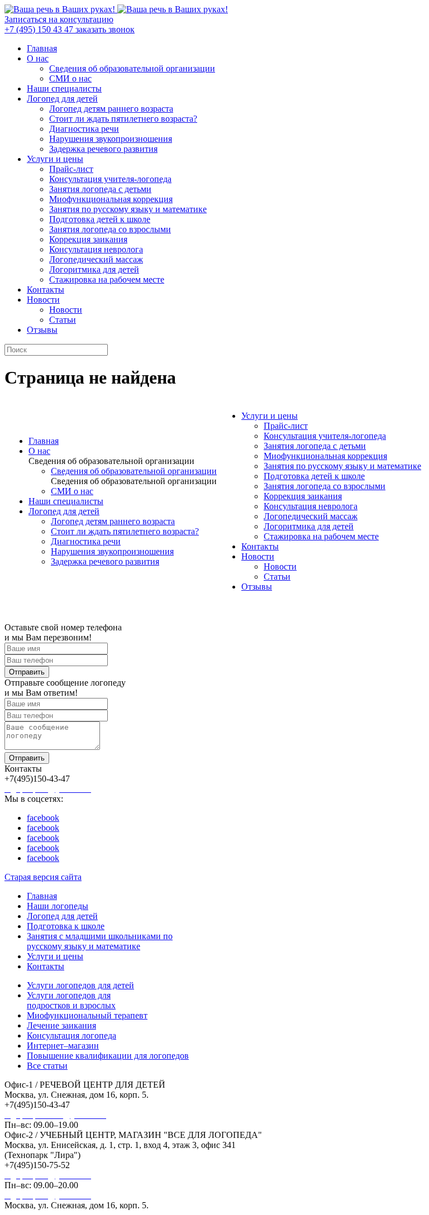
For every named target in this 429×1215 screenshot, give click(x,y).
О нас (38, 58)
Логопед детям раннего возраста (111, 108)
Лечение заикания (61, 1025)
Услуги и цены (55, 159)
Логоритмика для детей (94, 269)
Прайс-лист (71, 169)
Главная (42, 48)
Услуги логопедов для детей (80, 985)
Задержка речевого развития (103, 149)
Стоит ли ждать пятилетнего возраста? (123, 118)
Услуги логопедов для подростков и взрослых (71, 1000)
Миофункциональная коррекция (111, 199)
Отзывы (42, 329)
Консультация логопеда (71, 1035)
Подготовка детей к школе (99, 219)
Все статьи (47, 1065)
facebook (43, 817)
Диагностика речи (84, 128)
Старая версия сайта (43, 877)
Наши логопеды (57, 906)
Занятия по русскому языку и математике (128, 209)
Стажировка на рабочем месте (106, 279)
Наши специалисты (64, 88)
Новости (43, 299)
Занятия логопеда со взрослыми (110, 229)
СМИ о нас (70, 78)
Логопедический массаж (96, 259)
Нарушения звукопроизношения (110, 138)
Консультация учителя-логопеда (110, 179)
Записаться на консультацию (58, 19)
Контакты (45, 289)
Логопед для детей (62, 98)
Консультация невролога (96, 249)
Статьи (62, 319)
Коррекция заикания (88, 239)
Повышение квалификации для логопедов (108, 1055)
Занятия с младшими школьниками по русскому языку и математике (100, 941)
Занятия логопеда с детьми (100, 189)
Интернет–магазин (63, 1045)
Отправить (27, 672)
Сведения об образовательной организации (132, 68)
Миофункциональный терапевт (87, 1015)
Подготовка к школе (65, 926)
